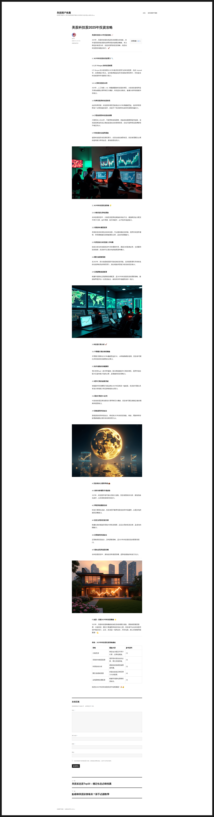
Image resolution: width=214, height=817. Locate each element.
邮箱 (73, 744)
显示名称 (75, 735)
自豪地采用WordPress (70, 809)
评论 (73, 710)
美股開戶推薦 (64, 12)
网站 (73, 752)
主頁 (144, 13)
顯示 (139, 41)
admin (73, 38)
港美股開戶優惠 (152, 13)
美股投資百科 (75, 43)
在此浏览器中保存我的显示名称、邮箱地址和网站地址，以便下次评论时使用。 (93, 761)
